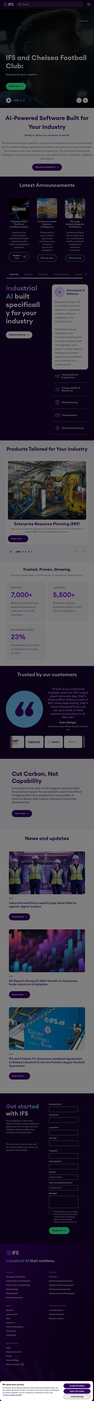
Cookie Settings (77, 1396)
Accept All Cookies (77, 1386)
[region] (46, 1391)
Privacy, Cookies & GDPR (12, 1395)
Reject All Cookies (77, 1391)
